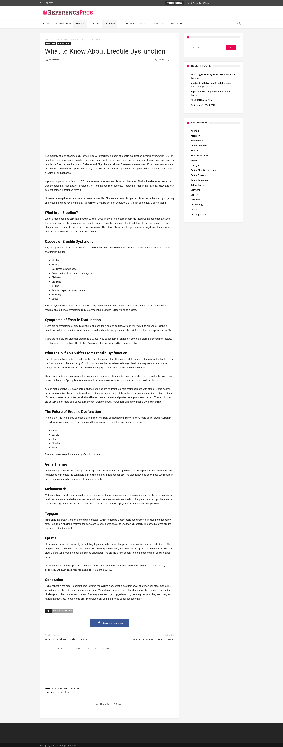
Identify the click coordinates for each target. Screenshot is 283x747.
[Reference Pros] (67, 8)
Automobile (197, 140)
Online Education (199, 179)
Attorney (195, 135)
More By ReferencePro (82, 648)
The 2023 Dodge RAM (202, 99)
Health (57, 39)
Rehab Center (198, 184)
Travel (194, 209)
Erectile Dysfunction (62, 610)
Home (47, 39)
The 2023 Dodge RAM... (196, 3)
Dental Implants (199, 145)
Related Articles (55, 648)
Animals (195, 130)
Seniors (194, 194)
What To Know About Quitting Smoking (153, 637)
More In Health (107, 648)
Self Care (195, 189)
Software (195, 199)
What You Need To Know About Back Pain (67, 637)
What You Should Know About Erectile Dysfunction (63, 690)
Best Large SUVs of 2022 (203, 105)
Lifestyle (64, 43)
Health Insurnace (199, 155)
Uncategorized (199, 214)
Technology (197, 204)
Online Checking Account (204, 170)
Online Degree (198, 175)
